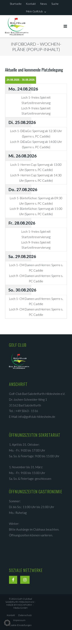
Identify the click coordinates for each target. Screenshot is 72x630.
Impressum (19, 620)
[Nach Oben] (62, 620)
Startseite (16, 3)
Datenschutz (25, 615)
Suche (55, 3)
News (43, 3)
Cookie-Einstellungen (20, 625)
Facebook (13, 580)
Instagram (25, 580)
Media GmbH (22, 606)
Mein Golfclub (34, 11)
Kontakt (31, 3)
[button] (7, 623)
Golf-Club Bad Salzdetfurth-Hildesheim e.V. (19, 600)
